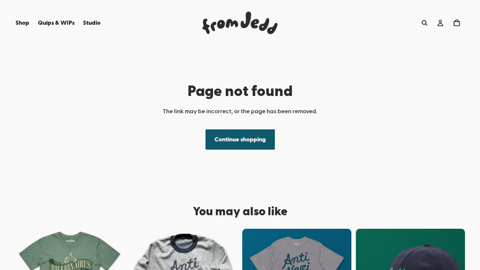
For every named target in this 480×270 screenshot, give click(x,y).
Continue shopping (240, 139)
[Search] (424, 23)
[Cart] (456, 23)
